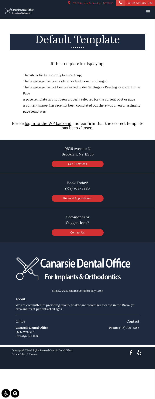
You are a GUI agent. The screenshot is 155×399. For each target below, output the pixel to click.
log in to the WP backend (48, 123)
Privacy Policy (19, 354)
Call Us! (140, 3)
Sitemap (33, 354)
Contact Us (77, 232)
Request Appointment (77, 198)
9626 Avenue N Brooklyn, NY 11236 (92, 3)
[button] (149, 12)
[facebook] (131, 352)
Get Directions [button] (77, 163)
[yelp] (139, 352)
